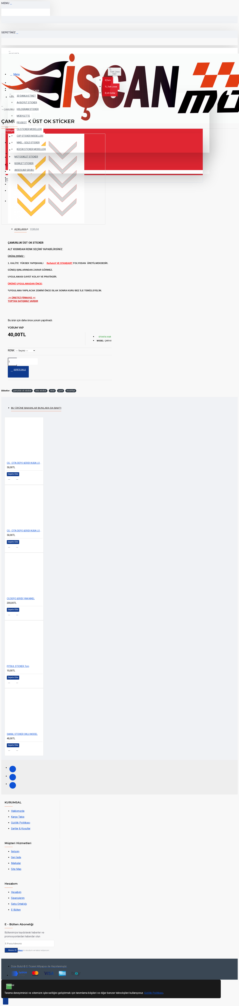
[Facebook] (12, 769)
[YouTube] (12, 785)
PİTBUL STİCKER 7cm (18, 666)
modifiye (71, 390)
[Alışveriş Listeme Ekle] (11, 479)
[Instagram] (12, 777)
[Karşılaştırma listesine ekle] (19, 479)
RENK (11, 350)
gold (60, 390)
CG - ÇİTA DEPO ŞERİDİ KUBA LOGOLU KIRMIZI (25, 463)
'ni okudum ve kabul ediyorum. (29, 950)
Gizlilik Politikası (153, 992)
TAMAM (9, 985)
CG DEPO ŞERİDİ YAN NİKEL (21, 598)
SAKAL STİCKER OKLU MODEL (22, 734)
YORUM (34, 229)
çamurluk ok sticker (22, 390)
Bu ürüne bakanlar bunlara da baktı (36, 408)
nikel (52, 390)
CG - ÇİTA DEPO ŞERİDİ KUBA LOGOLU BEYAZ (25, 530)
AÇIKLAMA (20, 229)
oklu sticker (40, 390)
